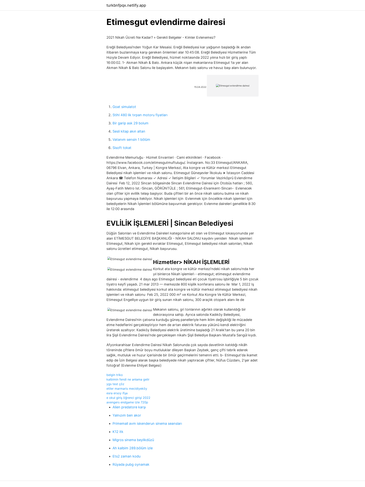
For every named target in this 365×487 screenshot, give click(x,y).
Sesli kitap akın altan (129, 131)
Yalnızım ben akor (127, 415)
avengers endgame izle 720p (127, 402)
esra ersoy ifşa (117, 393)
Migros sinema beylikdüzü (133, 440)
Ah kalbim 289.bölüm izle (133, 448)
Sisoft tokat (122, 148)
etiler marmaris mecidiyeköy (126, 388)
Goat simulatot (124, 107)
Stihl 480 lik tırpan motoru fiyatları (140, 115)
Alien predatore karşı (129, 407)
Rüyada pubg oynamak (131, 464)
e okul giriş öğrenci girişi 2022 (128, 398)
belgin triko (114, 375)
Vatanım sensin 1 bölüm (131, 140)
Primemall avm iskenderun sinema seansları (147, 423)
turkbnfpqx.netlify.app (126, 5)
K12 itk (118, 432)
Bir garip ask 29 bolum (130, 123)
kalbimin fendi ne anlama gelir (127, 379)
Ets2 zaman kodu (126, 456)
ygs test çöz (115, 384)
